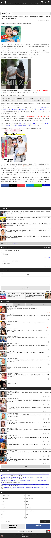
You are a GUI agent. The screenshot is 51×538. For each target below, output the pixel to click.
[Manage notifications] (2, 536)
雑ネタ (2, 514)
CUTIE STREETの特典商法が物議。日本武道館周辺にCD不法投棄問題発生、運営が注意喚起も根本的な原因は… (25, 487)
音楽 (27, 501)
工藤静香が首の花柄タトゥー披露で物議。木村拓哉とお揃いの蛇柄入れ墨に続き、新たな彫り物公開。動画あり (25, 484)
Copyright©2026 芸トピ (25, 535)
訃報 (1, 517)
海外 (27, 517)
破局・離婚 (28, 507)
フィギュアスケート (8, 243)
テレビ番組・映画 (4, 498)
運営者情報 (21, 531)
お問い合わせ (30, 531)
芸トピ (3, 2)
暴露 (27, 514)
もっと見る (25, 466)
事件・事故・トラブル (11, 23)
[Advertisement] (25, 8)
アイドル (28, 504)
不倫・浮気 (3, 507)
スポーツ (9, 13)
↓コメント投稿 (47, 247)
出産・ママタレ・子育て (31, 511)
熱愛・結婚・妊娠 (27, 23)
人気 (42, 2)
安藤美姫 (16, 243)
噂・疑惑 (20, 23)
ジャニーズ (3, 501)
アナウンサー (3, 511)
